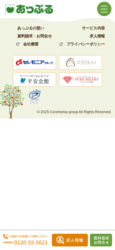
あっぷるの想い (30, 28)
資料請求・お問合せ (34, 36)
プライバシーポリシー (86, 44)
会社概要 (31, 44)
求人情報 (97, 36)
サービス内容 (93, 28)
